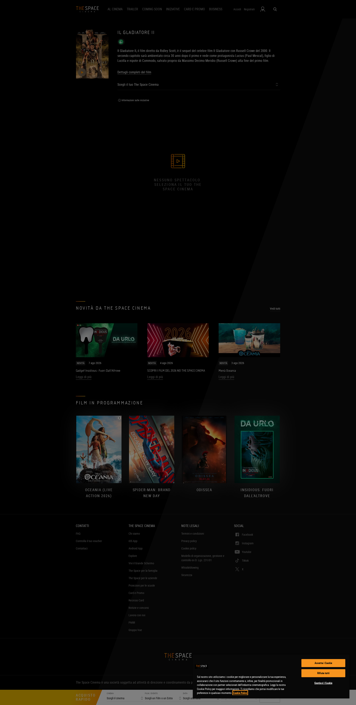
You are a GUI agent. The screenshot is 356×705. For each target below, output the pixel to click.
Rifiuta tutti (323, 673)
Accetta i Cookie (323, 663)
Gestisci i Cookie (323, 683)
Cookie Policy (240, 693)
